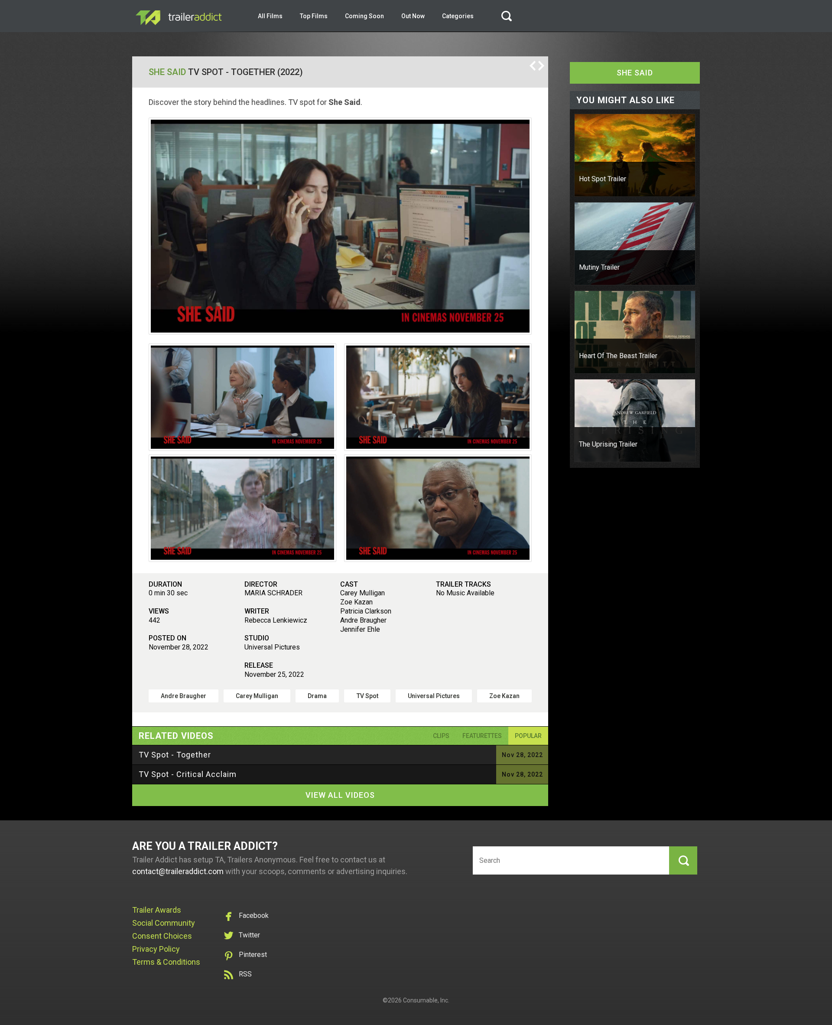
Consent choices (162, 935)
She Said (167, 72)
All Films (270, 16)
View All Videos (340, 795)
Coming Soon (364, 16)
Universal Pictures (434, 695)
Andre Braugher (183, 695)
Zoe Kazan (504, 695)
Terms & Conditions (166, 961)
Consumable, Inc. (426, 1000)
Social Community (163, 922)
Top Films (314, 16)
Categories (458, 16)
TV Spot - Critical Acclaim (188, 774)
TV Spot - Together (175, 754)
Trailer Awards (156, 909)
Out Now (413, 16)
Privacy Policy (156, 948)
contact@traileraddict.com (178, 871)
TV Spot (367, 695)
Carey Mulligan (257, 695)
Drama (317, 695)
